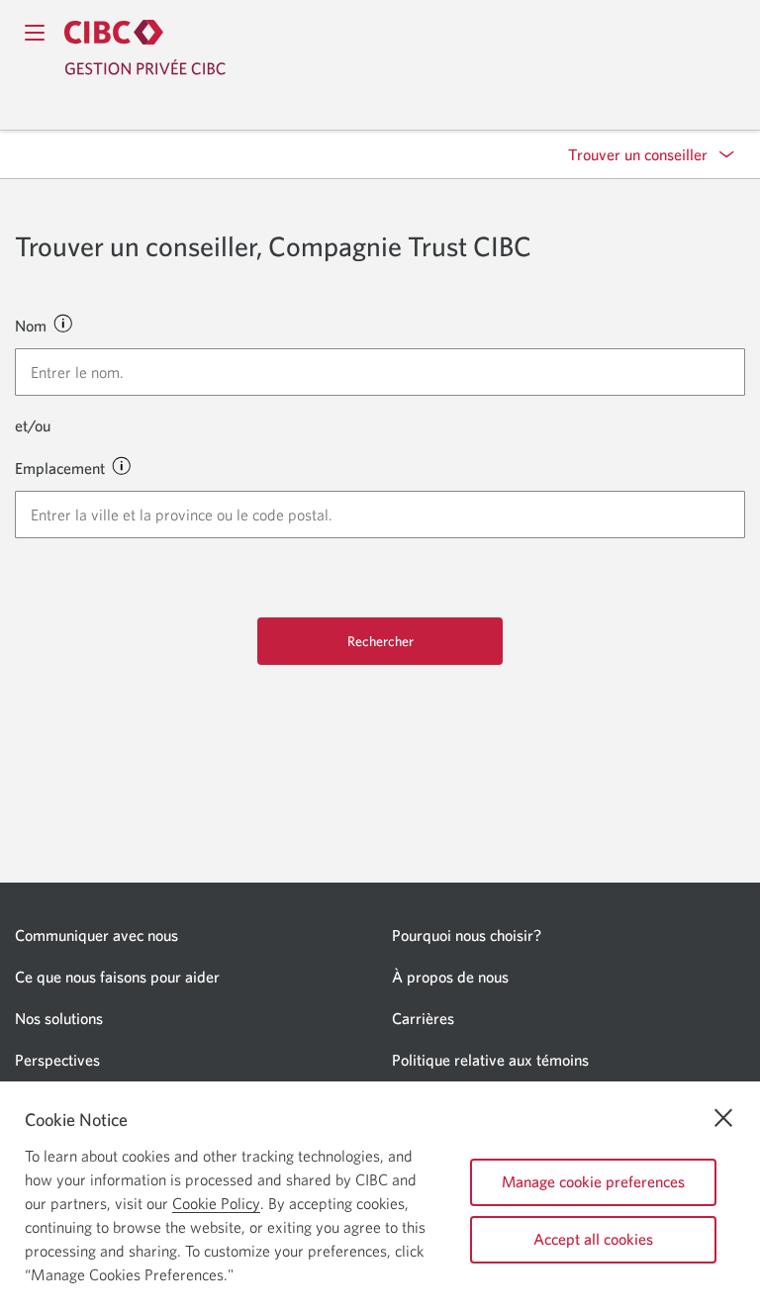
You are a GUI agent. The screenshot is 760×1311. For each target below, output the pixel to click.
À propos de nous (450, 976)
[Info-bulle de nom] (62, 322)
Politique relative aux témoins (490, 1060)
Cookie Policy (216, 1203)
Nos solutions (59, 1018)
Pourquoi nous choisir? (466, 935)
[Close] (723, 1118)
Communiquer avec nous (96, 935)
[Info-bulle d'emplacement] (121, 465)
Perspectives (57, 1060)
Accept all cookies (593, 1239)
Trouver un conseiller (638, 154)
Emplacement (60, 468)
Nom (31, 325)
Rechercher (380, 641)
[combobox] (380, 372)
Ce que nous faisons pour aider (117, 976)
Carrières (423, 1018)
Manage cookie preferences (593, 1181)
